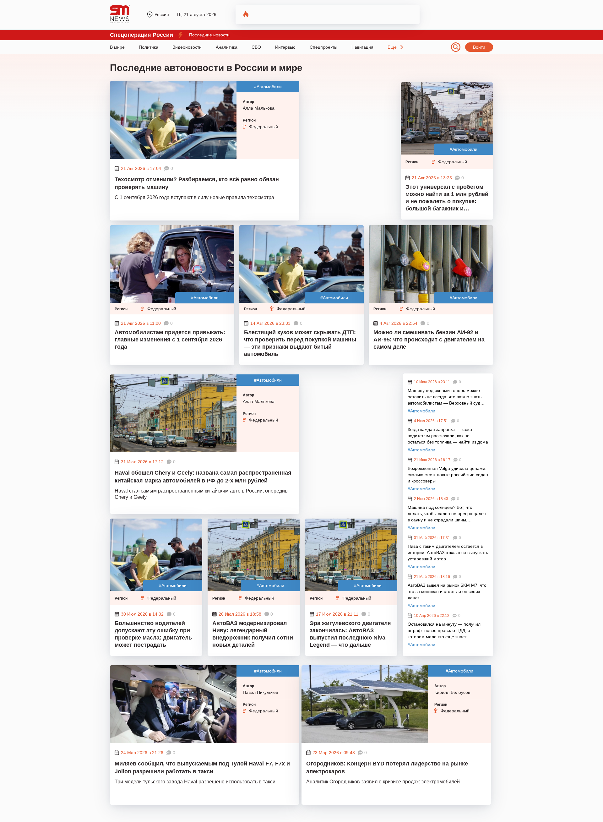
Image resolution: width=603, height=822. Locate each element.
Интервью (285, 47)
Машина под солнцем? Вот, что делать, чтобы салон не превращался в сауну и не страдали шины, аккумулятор (447, 514)
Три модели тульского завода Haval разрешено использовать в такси (195, 781)
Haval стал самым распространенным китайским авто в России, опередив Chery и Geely (201, 494)
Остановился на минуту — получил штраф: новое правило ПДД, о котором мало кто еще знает (444, 630)
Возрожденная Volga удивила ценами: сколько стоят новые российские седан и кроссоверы (448, 474)
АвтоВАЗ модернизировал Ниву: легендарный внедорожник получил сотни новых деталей (252, 634)
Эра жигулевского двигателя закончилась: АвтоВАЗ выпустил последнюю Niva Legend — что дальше (350, 634)
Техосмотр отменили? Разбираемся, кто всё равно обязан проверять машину (197, 183)
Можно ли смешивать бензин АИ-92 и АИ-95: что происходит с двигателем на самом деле (429, 339)
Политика (148, 47)
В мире (117, 47)
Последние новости (209, 34)
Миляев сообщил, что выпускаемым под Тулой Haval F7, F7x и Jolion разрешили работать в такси (202, 767)
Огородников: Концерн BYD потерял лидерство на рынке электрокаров (387, 767)
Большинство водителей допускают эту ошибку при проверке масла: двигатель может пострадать (153, 634)
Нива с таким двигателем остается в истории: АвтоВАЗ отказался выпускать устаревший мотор (448, 552)
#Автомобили (268, 86)
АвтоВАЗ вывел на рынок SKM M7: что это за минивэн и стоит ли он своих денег (447, 591)
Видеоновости (187, 47)
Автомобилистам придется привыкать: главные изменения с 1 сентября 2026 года (170, 339)
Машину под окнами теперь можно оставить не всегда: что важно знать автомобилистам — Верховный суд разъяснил (444, 397)
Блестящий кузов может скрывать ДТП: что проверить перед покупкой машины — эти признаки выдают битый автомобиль (300, 343)
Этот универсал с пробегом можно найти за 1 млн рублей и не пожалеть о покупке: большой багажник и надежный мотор (446, 198)
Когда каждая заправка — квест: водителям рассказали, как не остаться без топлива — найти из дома (448, 435)
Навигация (362, 47)
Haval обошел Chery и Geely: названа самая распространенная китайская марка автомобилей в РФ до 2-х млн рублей (203, 477)
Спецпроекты (323, 47)
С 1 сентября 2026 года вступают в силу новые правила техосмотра (194, 197)
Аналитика (226, 47)
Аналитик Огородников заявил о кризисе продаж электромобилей (383, 781)
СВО (256, 47)
